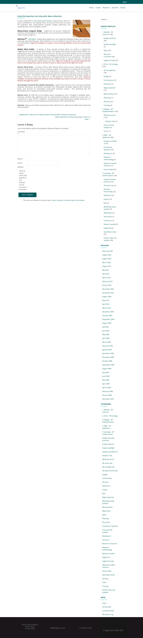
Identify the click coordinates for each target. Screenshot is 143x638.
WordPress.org (107, 614)
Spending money (110, 232)
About (91, 7)
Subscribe (115, 7)
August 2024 (106, 259)
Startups (107, 101)
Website (20, 167)
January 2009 (107, 350)
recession (107, 220)
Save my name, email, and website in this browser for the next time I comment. (23, 180)
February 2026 (107, 251)
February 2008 (107, 391)
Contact (98, 7)
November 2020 (108, 293)
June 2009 (105, 331)
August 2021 (106, 266)
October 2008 (107, 361)
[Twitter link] (110, 625)
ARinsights (32, 39)
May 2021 (105, 270)
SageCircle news (109, 60)
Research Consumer (109, 544)
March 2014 (106, 308)
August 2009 (106, 323)
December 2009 (108, 312)
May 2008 (105, 380)
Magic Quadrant (109, 88)
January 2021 (107, 285)
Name (20, 159)
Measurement (109, 94)
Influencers (108, 195)
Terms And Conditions (30, 625)
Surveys (122, 7)
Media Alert (108, 213)
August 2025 (106, 255)
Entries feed (106, 607)
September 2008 (108, 365)
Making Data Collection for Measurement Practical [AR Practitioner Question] (47, 115)
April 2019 (106, 304)
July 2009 (105, 327)
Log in (104, 603)
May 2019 (105, 300)
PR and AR (107, 217)
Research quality (110, 224)
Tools (106, 131)
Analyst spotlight (110, 44)
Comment (21, 133)
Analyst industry (110, 38)
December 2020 (108, 289)
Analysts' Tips (110, 121)
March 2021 (106, 278)
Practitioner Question (110, 526)
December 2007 (108, 399)
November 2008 (108, 357)
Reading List (108, 153)
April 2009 (106, 338)
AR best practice (110, 115)
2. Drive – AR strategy (110, 64)
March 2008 (106, 388)
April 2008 (106, 384)
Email (20, 163)
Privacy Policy (30, 628)
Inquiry (106, 199)
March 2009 (106, 342)
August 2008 (106, 369)
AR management (110, 70)
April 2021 (106, 274)
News (106, 50)
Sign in (125, 2)
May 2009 (105, 334)
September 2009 (108, 319)
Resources (106, 7)
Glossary (107, 84)
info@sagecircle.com (57, 628)
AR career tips (109, 185)
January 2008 (107, 395)
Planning (107, 98)
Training (107, 105)
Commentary (108, 80)
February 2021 (107, 281)
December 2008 (108, 353)
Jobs (105, 203)
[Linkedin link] (113, 625)
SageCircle (107, 228)
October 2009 (107, 315)
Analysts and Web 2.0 (110, 452)
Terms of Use (30, 626)
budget (106, 76)
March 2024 (106, 262)
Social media (108, 169)
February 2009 (107, 346)
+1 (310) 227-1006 (85, 628)
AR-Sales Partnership (110, 471)
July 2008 (105, 372)
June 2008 (105, 376)
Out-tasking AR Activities (43, 21)
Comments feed (108, 611)
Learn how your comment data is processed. (68, 200)
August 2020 (106, 297)
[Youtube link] (116, 625)
